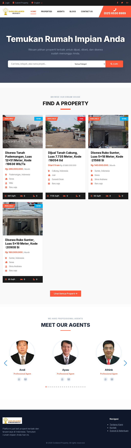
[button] (46, 386)
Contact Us (87, 12)
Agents (60, 12)
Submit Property (21, 3)
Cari (115, 64)
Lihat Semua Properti (64, 293)
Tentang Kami (116, 424)
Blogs (73, 12)
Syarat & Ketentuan (119, 430)
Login (7, 3)
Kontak (113, 427)
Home (33, 12)
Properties (46, 12)
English (37, 3)
